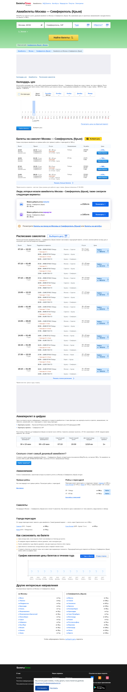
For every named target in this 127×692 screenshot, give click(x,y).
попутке (46, 202)
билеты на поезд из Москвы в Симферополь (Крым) (57, 226)
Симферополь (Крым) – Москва (37, 45)
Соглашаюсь (42, 688)
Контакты (19, 678)
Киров (82, 484)
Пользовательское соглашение (25, 684)
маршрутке (47, 212)
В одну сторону (101, 556)
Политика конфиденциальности (25, 681)
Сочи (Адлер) (69, 484)
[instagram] (107, 677)
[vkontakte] (92, 677)
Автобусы (55, 3)
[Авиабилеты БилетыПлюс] (23, 668)
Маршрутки (64, 3)
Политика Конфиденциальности (47, 683)
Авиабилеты (37, 3)
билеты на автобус (93, 226)
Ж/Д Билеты (47, 3)
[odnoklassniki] (99, 677)
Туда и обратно (88, 556)
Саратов (101, 483)
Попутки (71, 3)
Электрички (79, 3)
